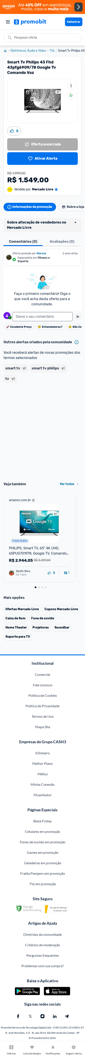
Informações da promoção (32, 207)
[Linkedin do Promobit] (55, 1016)
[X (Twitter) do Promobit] (30, 1016)
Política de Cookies (42, 695)
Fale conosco (42, 685)
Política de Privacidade (43, 706)
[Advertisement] (42, 430)
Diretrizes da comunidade (42, 934)
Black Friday (42, 821)
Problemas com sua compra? (42, 966)
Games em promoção (42, 852)
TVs (51, 51)
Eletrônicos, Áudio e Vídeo (28, 51)
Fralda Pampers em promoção (42, 873)
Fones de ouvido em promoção (42, 842)
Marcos (41, 253)
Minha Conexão (42, 784)
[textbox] (42, 316)
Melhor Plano (42, 763)
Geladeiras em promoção (42, 863)
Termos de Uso (43, 716)
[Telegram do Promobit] (67, 1016)
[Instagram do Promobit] (42, 1016)
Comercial (42, 674)
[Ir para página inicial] (6, 51)
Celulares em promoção (42, 831)
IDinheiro (42, 753)
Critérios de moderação (42, 945)
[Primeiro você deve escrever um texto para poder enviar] (78, 316)
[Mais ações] (71, 86)
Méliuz (42, 774)
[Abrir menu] (8, 22)
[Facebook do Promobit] (18, 1016)
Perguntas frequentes (42, 955)
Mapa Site (42, 727)
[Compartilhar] (71, 95)
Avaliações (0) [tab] (62, 241)
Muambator (43, 795)
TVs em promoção (42, 884)
